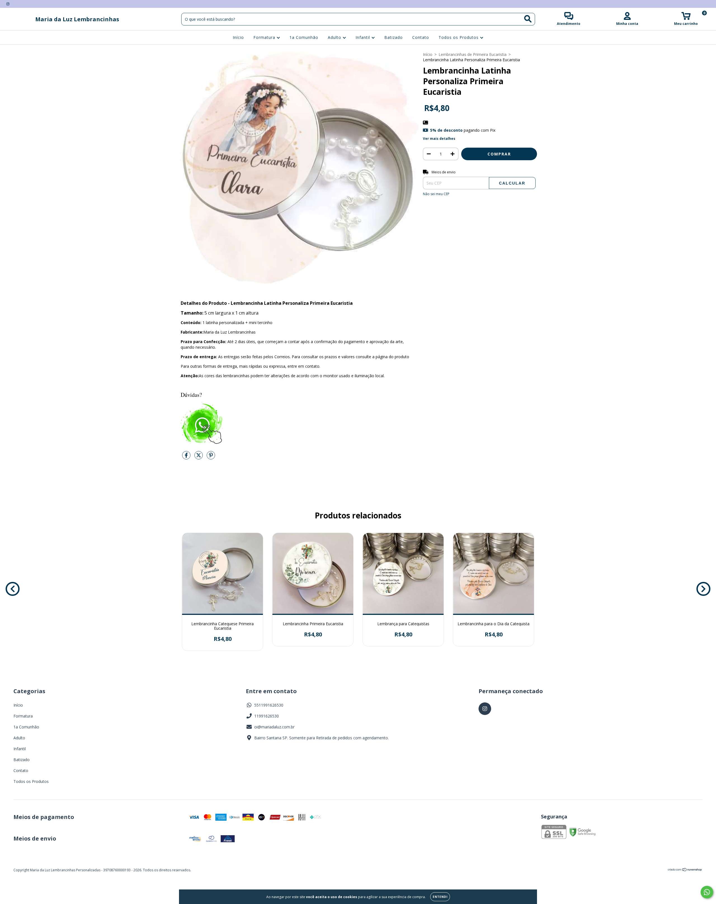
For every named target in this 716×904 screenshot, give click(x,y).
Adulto (335, 37)
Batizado (393, 37)
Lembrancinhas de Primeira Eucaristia (473, 54)
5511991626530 (268, 705)
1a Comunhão (303, 37)
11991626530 (266, 716)
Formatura (265, 37)
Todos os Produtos (459, 37)
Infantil (363, 37)
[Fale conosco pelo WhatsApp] (707, 892)
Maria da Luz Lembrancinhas (77, 19)
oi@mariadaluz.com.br (274, 727)
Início (238, 37)
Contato (420, 37)
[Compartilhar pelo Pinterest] (211, 457)
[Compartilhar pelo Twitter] (199, 457)
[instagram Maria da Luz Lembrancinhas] (7, 3)
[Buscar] (527, 18)
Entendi (440, 897)
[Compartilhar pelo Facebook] (187, 457)
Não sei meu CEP (436, 194)
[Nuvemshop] (685, 870)
